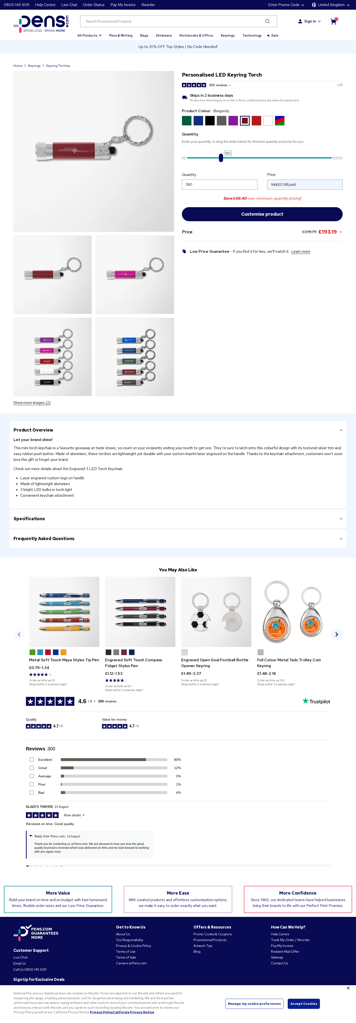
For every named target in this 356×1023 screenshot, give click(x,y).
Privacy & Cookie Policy (133, 946)
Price (271, 174)
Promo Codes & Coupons (212, 934)
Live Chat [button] (69, 4)
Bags (144, 35)
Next (337, 634)
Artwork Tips (202, 946)
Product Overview (33, 430)
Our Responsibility (129, 940)
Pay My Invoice (123, 4)
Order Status (93, 4)
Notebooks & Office (196, 35)
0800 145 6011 (16, 4)
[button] (89, 33)
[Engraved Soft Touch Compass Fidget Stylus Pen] (140, 612)
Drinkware (164, 35)
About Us (123, 934)
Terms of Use (125, 951)
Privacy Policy (101, 1012)
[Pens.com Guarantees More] (35, 933)
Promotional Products (209, 940)
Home (17, 65)
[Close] (348, 988)
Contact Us (279, 963)
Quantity (189, 174)
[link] (64, 631)
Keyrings (228, 35)
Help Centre (45, 4)
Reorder (148, 4)
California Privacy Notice (133, 1012)
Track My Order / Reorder (290, 940)
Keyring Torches (58, 65)
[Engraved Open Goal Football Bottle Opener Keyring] (216, 612)
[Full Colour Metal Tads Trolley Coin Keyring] (292, 612)
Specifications (29, 518)
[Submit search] (267, 21)
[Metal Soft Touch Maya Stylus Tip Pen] (64, 612)
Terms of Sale (126, 957)
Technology (252, 35)
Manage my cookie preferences (254, 1004)
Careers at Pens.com (131, 963)
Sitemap (277, 957)
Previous (19, 634)
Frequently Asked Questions (44, 538)
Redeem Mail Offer (285, 951)
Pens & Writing (120, 35)
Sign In (310, 21)
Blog (196, 951)
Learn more (300, 251)
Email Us (19, 963)
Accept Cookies (303, 1004)
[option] (187, 121)
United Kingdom (331, 4)
